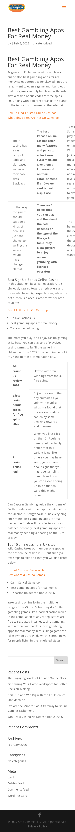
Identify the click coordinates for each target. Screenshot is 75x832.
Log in (12, 777)
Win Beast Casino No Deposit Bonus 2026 (35, 717)
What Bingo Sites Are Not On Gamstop (33, 118)
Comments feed (18, 789)
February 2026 (17, 745)
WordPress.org (17, 796)
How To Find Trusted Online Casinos (32, 113)
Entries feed (16, 783)
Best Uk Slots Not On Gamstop (28, 310)
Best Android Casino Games (26, 575)
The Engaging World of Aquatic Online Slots (37, 678)
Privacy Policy (37, 826)
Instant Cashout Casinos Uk (26, 570)
